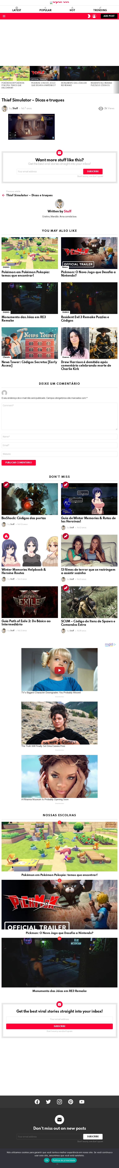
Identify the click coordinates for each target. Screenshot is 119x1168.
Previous (1, 80)
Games (65, 357)
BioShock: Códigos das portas (24, 518)
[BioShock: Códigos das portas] (30, 499)
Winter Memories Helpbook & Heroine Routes (24, 571)
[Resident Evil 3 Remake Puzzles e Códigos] (104, 73)
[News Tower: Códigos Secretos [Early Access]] (30, 343)
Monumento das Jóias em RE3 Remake (59, 991)
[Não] (57, 1163)
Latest (16, 10)
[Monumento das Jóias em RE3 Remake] (74, 73)
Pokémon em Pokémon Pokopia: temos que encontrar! (13, 85)
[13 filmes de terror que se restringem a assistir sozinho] (89, 550)
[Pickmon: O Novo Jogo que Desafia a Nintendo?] (45, 73)
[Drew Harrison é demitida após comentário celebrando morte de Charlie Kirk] (89, 343)
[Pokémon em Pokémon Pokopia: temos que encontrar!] (15, 73)
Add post (109, 16)
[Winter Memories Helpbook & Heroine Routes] (30, 550)
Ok (46, 1160)
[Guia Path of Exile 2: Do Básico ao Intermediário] (30, 602)
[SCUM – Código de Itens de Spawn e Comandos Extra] (89, 602)
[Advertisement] (59, 42)
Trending (100, 10)
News (65, 267)
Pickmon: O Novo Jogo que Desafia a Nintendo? (59, 933)
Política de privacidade (64, 1160)
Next (117, 80)
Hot (72, 10)
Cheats (6, 357)
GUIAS (6, 267)
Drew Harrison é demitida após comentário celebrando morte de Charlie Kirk (86, 366)
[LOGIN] (94, 16)
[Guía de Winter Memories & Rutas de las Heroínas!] (89, 499)
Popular (45, 10)
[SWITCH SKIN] (89, 16)
